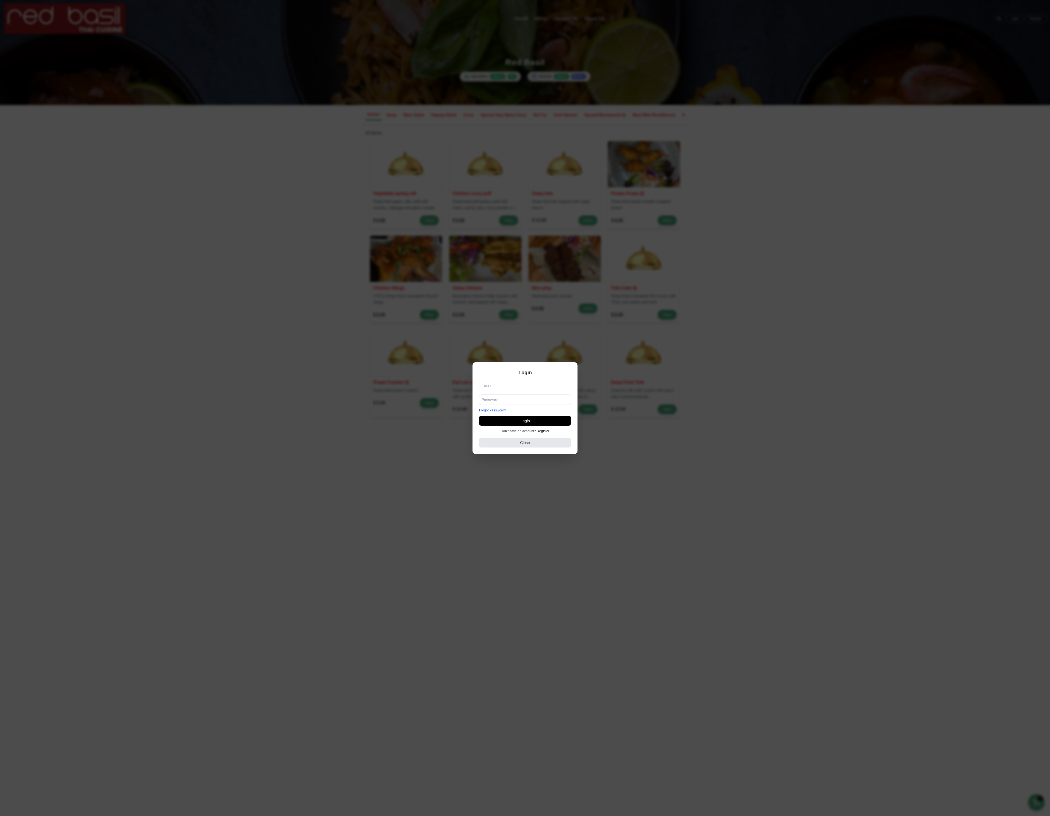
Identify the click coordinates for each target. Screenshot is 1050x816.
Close (525, 442)
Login (525, 421)
